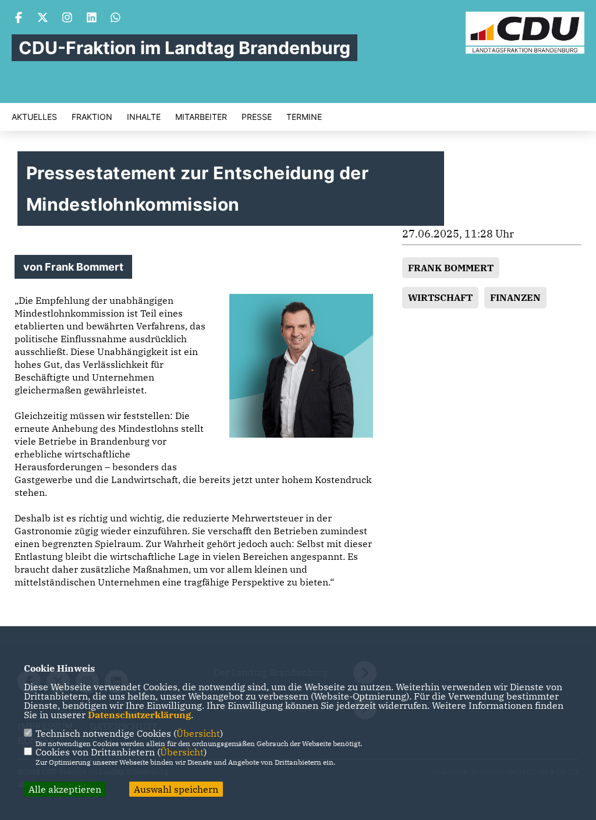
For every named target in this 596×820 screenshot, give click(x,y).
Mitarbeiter (201, 117)
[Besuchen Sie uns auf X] (43, 18)
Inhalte (144, 117)
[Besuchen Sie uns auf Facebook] (19, 18)
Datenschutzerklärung (139, 714)
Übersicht (198, 733)
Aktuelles (34, 117)
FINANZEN (515, 297)
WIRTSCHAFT (440, 297)
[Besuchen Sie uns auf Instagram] (67, 18)
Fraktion (92, 117)
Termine (304, 117)
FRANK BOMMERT (451, 267)
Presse (257, 117)
